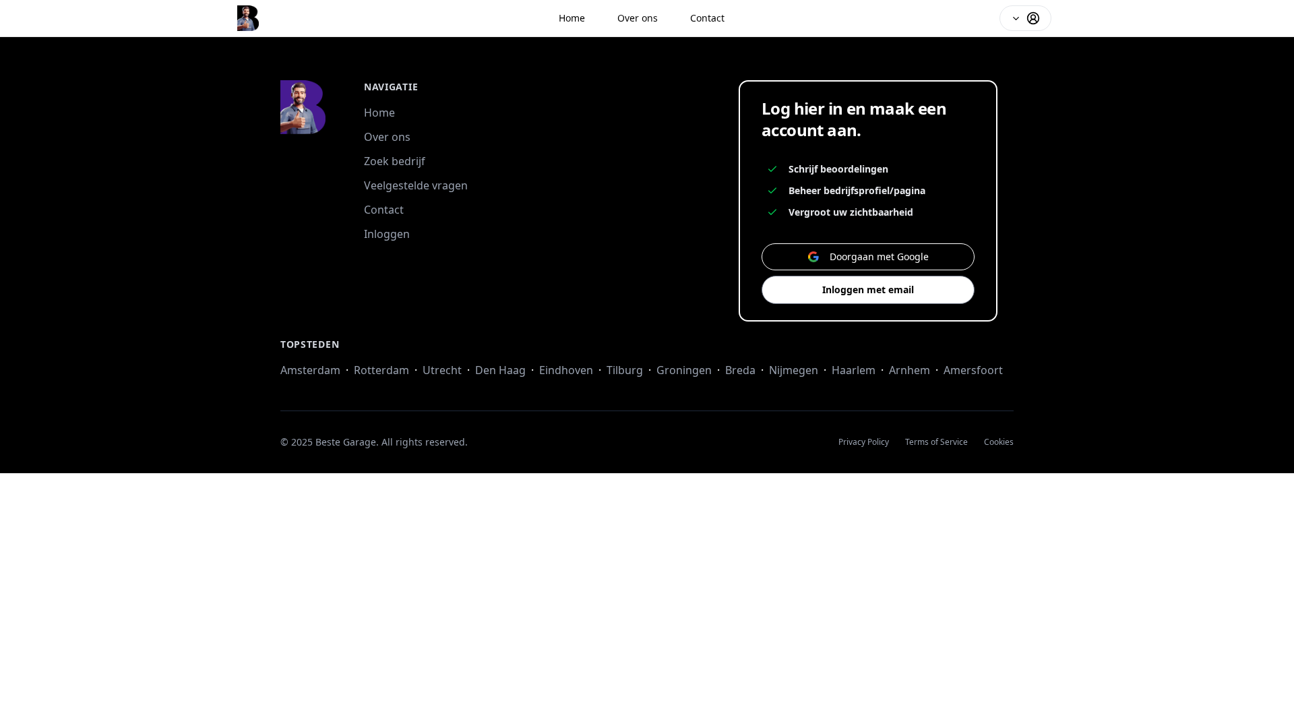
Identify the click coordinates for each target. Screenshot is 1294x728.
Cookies (999, 442)
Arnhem (909, 370)
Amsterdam (310, 370)
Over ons (637, 17)
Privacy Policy (863, 442)
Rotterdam (381, 370)
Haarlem (853, 370)
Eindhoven (566, 370)
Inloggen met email (868, 289)
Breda (740, 370)
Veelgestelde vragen (416, 185)
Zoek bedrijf (394, 161)
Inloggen (387, 233)
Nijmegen (793, 370)
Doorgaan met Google (879, 256)
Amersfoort (973, 370)
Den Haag (500, 370)
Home (572, 17)
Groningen (684, 370)
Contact (707, 17)
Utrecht (442, 370)
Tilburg (625, 370)
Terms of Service (936, 442)
